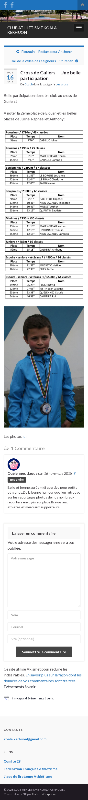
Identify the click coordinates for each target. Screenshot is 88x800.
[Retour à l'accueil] (44, 16)
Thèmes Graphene (44, 794)
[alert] (44, 698)
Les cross (62, 84)
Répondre (17, 479)
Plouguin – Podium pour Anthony (46, 51)
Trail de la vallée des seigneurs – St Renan (41, 61)
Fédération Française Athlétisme (30, 769)
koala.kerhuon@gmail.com (25, 739)
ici (24, 436)
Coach (28, 84)
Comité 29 (12, 761)
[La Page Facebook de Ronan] (12, 4)
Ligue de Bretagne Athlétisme (28, 776)
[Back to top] (77, 789)
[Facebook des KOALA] (5, 4)
